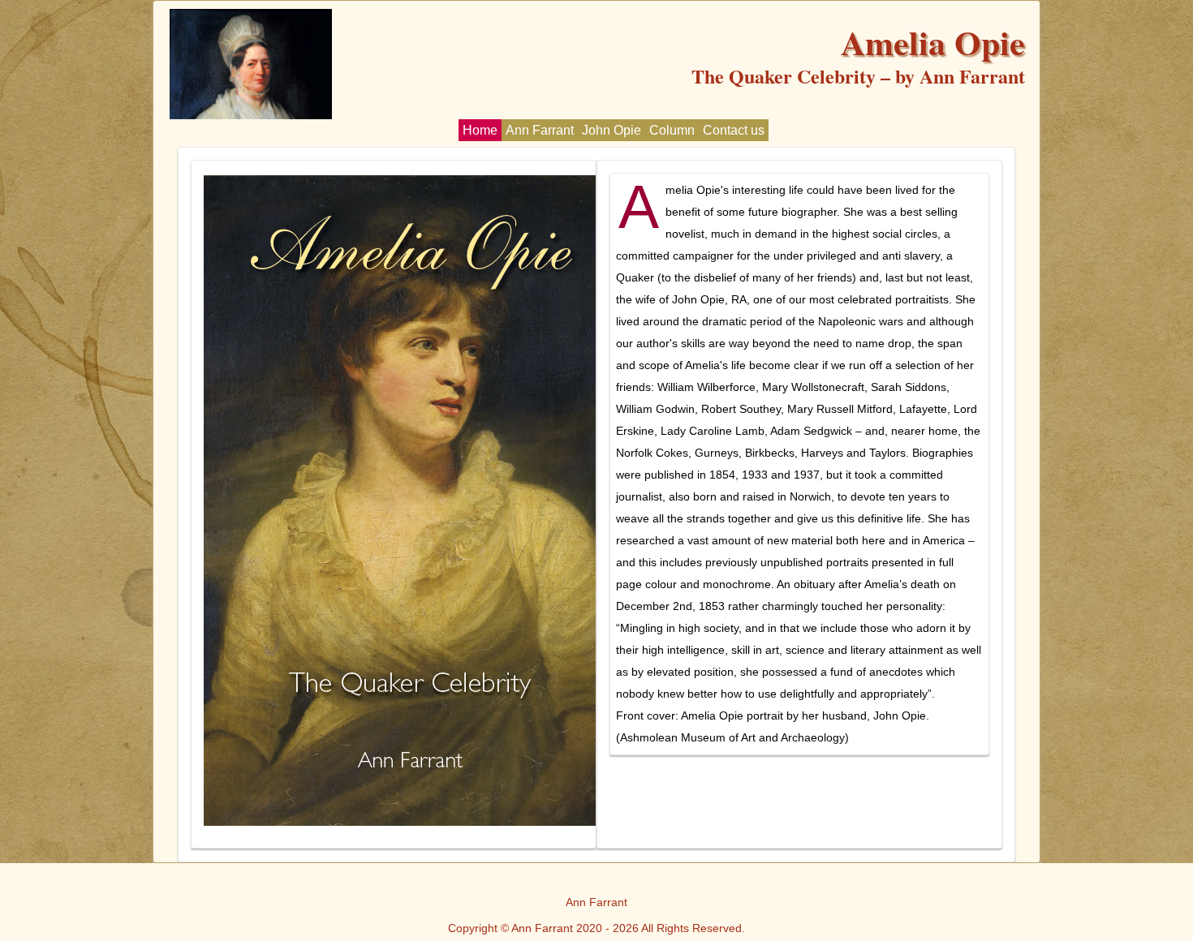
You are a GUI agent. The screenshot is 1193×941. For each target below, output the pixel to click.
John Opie (611, 130)
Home (480, 130)
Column (672, 130)
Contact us (733, 130)
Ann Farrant (540, 130)
